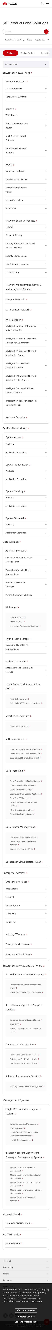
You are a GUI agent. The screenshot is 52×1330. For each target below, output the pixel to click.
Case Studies (39, 40)
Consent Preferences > (26, 1322)
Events (29, 40)
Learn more (36, 1301)
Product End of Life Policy (14, 40)
